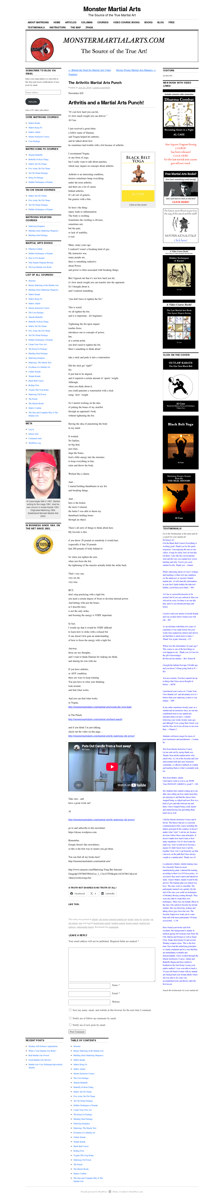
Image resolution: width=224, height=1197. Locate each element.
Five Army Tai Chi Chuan (39, 168)
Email (116, 993)
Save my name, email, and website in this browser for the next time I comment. (112, 1010)
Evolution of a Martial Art (39, 367)
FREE (172, 22)
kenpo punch (132, 923)
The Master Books (36, 403)
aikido (95, 919)
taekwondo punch (85, 926)
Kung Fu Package (36, 177)
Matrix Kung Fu (35, 127)
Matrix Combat (35, 407)
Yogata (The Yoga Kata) (39, 389)
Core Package (34, 141)
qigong (146, 919)
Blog (160, 22)
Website (116, 1001)
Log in (31, 429)
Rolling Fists (34, 385)
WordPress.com (136, 1191)
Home (57, 22)
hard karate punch (102, 923)
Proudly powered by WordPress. (94, 1191)
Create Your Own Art (38, 344)
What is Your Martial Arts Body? (42, 1050)
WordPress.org (35, 442)
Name (116, 985)
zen (80, 923)
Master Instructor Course (39, 136)
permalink (113, 926)
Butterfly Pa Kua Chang (38, 159)
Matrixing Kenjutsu (37, 226)
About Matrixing (38, 22)
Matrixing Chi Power (37, 394)
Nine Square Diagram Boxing (41, 262)
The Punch (33, 398)
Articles (70, 22)
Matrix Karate (34, 123)
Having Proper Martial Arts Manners (136, 70)
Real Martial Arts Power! (39, 1055)
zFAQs (89, 27)
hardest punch (118, 923)
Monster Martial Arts (112, 8)
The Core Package (36, 312)
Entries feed (33, 433)
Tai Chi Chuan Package (38, 172)
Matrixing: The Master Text (40, 362)
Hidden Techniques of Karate (41, 182)
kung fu (138, 919)
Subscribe (33, 101)
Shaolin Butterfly (36, 154)
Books (148, 22)
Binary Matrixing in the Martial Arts (44, 285)
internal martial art (118, 919)
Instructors (58, 27)
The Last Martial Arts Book (40, 267)
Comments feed (35, 438)
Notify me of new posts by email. (89, 1025)
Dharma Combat (35, 248)
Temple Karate (34, 376)
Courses (102, 22)
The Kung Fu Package (38, 348)
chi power (103, 919)
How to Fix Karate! (37, 257)
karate (131, 919)
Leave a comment (101, 87)
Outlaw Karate (35, 371)
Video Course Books (126, 22)
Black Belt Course (36, 380)
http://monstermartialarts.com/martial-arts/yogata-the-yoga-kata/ (100, 706)
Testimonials (36, 27)
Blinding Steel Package (38, 235)
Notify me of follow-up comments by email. (95, 1018)
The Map (76, 27)
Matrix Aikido (34, 132)
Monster (32, 280)
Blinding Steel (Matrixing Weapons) (43, 230)
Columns (87, 22)
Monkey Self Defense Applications (43, 1046)
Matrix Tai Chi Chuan (38, 163)
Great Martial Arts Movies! (40, 1059)
